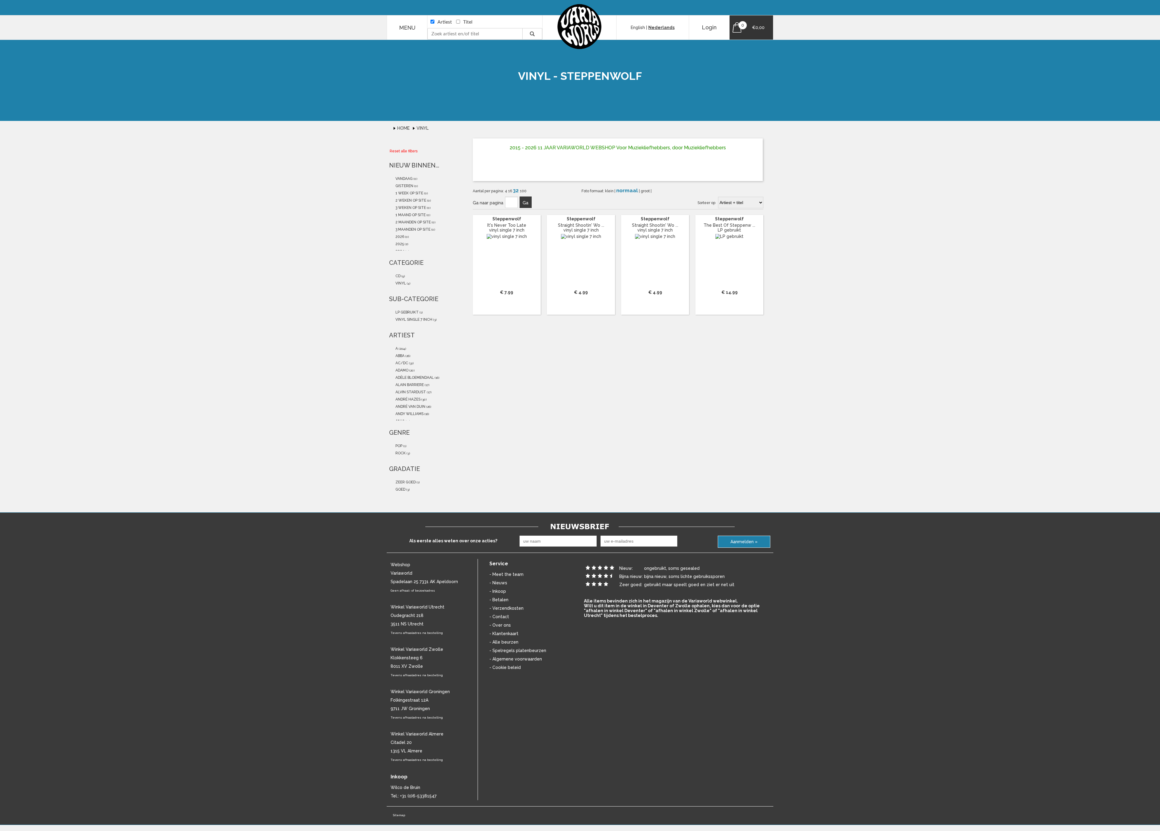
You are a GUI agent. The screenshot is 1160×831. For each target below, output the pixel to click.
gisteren (404, 186)
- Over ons (500, 625)
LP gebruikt (407, 312)
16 (510, 191)
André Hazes (407, 399)
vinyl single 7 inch (413, 319)
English (638, 27)
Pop (398, 446)
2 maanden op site (413, 222)
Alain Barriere (409, 385)
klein (609, 191)
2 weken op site (410, 200)
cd (397, 276)
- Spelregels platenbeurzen (517, 650)
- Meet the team (506, 574)
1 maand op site (410, 215)
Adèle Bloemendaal (414, 377)
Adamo (401, 370)
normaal (627, 190)
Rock (400, 453)
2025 (399, 244)
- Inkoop (497, 591)
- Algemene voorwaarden (515, 659)
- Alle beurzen (503, 642)
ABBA (399, 356)
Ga (525, 202)
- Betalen (498, 599)
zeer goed (405, 482)
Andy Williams (409, 414)
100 (523, 191)
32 (516, 190)
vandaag (404, 179)
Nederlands (661, 27)
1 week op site (409, 193)
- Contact (499, 616)
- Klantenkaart (503, 633)
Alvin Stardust (410, 392)
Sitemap (399, 815)
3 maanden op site (412, 229)
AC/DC (401, 363)
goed (400, 489)
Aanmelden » (744, 541)
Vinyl (423, 128)
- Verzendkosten (506, 608)
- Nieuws (498, 582)
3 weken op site (410, 208)
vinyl (400, 283)
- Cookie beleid (505, 667)
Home (404, 128)
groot (646, 191)
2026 (399, 237)
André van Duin (410, 406)
